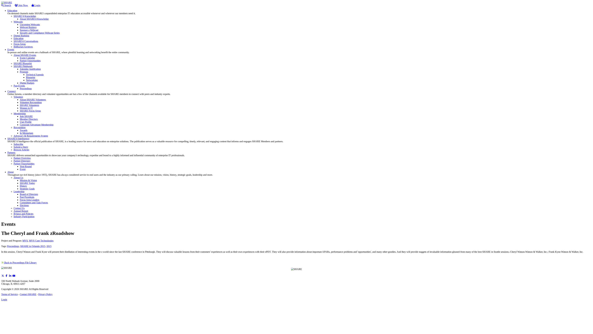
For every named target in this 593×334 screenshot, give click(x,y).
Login (37, 5)
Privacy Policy (45, 294)
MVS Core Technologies (41, 240)
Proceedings (13, 246)
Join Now (23, 5)
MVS (25, 240)
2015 (48, 246)
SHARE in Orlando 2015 (32, 246)
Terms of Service (9, 294)
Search (7, 5)
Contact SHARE (28, 294)
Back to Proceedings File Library (20, 262)
